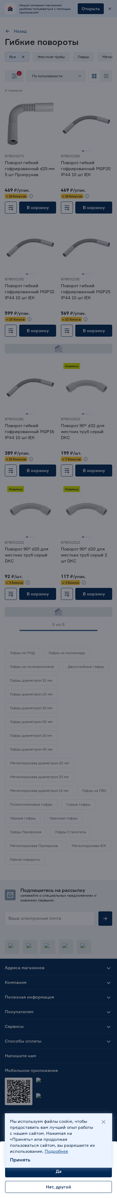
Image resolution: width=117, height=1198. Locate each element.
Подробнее (56, 1151)
